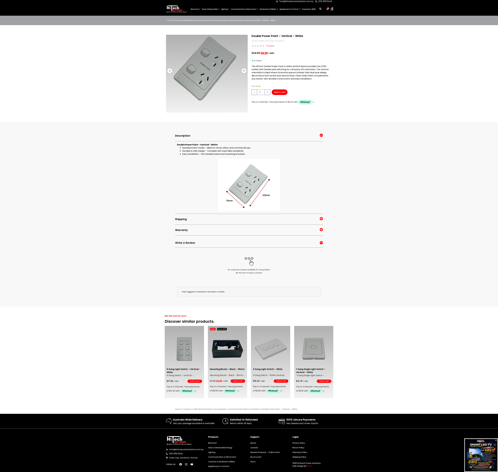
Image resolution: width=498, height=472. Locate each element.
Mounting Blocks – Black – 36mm (227, 369)
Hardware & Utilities (268, 9)
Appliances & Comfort (289, 9)
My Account (255, 457)
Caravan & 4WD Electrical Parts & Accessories (193, 20)
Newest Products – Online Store (265, 452)
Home (169, 20)
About (253, 443)
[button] (169, 70)
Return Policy (298, 447)
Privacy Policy (298, 443)
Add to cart (279, 92)
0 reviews (270, 46)
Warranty (181, 230)
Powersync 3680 (309, 9)
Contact (254, 447)
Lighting (224, 9)
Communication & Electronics (243, 9)
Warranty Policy (299, 452)
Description (182, 136)
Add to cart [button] (194, 381)
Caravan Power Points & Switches (228, 20)
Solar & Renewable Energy (220, 447)
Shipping (181, 219)
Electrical (194, 9)
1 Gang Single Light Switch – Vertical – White (310, 371)
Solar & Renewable (210, 9)
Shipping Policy (299, 457)
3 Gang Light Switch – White (267, 369)
